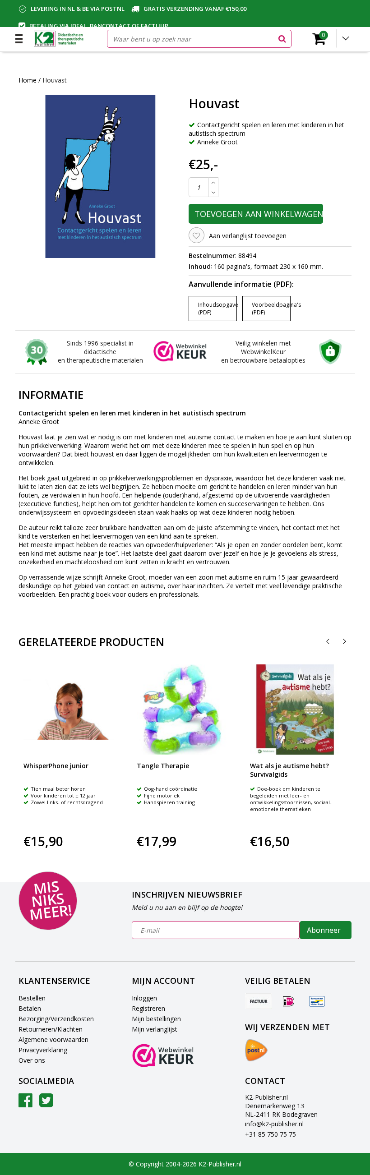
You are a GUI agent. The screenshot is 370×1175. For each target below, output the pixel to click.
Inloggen (144, 998)
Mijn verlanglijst (154, 1029)
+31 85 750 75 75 (270, 1134)
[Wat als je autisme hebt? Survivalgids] (295, 709)
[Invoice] (258, 1001)
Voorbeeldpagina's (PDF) (271, 308)
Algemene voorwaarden (53, 1039)
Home (27, 80)
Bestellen (32, 998)
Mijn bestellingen (156, 1018)
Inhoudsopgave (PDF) (217, 308)
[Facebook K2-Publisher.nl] (25, 1103)
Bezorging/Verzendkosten (56, 1018)
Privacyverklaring (42, 1050)
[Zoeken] (282, 39)
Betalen (29, 1008)
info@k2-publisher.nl (274, 1124)
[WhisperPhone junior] (68, 709)
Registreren (148, 1008)
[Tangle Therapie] (182, 709)
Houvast (54, 80)
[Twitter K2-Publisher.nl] (46, 1103)
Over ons (31, 1060)
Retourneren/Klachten (50, 1029)
